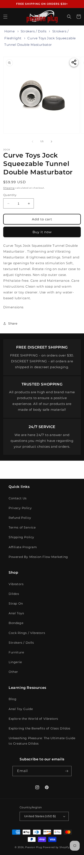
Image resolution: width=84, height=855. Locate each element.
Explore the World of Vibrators (33, 719)
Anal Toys (16, 613)
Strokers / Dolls (34, 31)
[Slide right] (51, 141)
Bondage (16, 623)
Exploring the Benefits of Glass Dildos (39, 728)
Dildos (14, 594)
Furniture (16, 652)
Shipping (9, 187)
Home (9, 31)
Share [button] (12, 323)
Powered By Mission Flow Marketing (38, 557)
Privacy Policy (20, 508)
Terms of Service (22, 527)
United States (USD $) (40, 816)
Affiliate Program (23, 547)
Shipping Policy (21, 537)
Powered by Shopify (56, 847)
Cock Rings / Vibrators (27, 633)
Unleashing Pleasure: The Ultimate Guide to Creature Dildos (42, 740)
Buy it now (42, 232)
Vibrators (16, 584)
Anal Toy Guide (21, 709)
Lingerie (15, 662)
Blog (12, 699)
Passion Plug (33, 847)
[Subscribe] (66, 771)
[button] (5, 16)
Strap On (16, 603)
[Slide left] (32, 141)
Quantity (9, 195)
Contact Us (18, 498)
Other (13, 672)
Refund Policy (20, 518)
